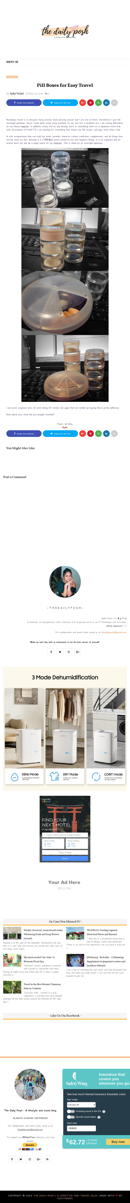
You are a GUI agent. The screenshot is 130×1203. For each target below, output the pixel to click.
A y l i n (121, 618)
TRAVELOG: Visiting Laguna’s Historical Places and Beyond (102, 932)
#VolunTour (28, 1137)
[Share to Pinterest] (114, 102)
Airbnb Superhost (114, 625)
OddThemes (65, 1198)
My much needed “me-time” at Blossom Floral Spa (39, 959)
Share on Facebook (25, 103)
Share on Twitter (61, 103)
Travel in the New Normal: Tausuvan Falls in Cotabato (42, 986)
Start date (72, 1123)
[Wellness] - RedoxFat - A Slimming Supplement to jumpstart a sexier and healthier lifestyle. (106, 961)
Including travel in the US (88, 1111)
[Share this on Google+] (82, 102)
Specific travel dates (86, 1117)
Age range (72, 1099)
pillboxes (12, 77)
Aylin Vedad (17, 94)
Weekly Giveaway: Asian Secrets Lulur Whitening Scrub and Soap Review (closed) (43, 934)
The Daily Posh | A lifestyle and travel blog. (66, 1195)
